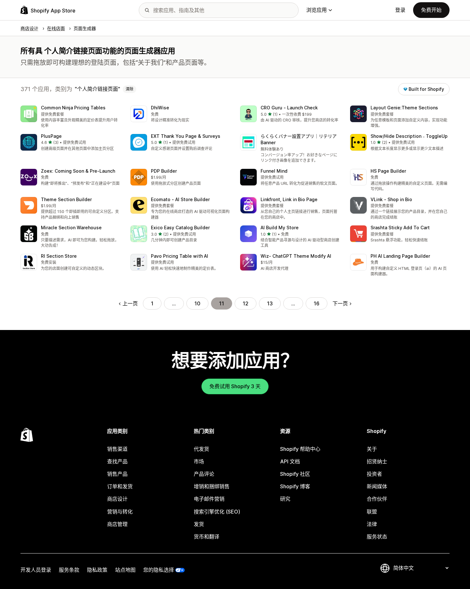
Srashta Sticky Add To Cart (400, 227)
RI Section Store (59, 256)
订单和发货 (120, 486)
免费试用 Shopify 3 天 (235, 386)
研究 (285, 499)
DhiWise (160, 107)
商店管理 (117, 524)
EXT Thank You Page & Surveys (185, 136)
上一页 (130, 303)
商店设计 (117, 499)
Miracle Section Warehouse (71, 227)
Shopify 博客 (295, 486)
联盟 (372, 511)
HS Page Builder (388, 171)
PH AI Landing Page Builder (400, 256)
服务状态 (377, 536)
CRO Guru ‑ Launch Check (289, 107)
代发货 (201, 449)
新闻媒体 (377, 486)
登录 (400, 10)
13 (270, 303)
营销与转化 (120, 511)
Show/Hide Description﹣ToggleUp (409, 136)
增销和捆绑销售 (212, 486)
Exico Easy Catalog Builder (180, 227)
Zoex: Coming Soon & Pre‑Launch (78, 171)
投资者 (374, 474)
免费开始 (431, 10)
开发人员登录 (35, 570)
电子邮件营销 (209, 499)
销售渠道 (117, 449)
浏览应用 (316, 10)
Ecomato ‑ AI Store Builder (180, 199)
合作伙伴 (377, 499)
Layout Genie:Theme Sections (404, 107)
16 (316, 303)
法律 (372, 524)
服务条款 (69, 570)
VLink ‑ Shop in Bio (391, 199)
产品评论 (204, 474)
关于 (372, 449)
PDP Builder (164, 171)
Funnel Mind (274, 171)
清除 (129, 89)
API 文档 (290, 461)
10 (197, 303)
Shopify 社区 (295, 474)
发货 (199, 524)
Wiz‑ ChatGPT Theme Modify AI (296, 256)
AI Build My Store (280, 227)
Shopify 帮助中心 (300, 449)
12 (245, 303)
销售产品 (117, 474)
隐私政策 (97, 570)
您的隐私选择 (158, 570)
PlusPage (51, 136)
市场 (199, 461)
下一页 (340, 303)
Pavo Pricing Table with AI (179, 256)
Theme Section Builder (66, 199)
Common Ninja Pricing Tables (73, 107)
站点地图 (125, 570)
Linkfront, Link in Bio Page (289, 199)
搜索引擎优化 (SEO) (217, 511)
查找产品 (117, 461)
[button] (70, 117)
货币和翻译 (206, 536)
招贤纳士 (377, 461)
